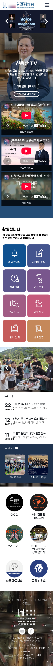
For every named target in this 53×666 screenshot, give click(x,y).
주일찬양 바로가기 (26, 94)
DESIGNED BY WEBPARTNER (26, 655)
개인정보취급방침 (26, 658)
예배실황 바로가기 (26, 86)
